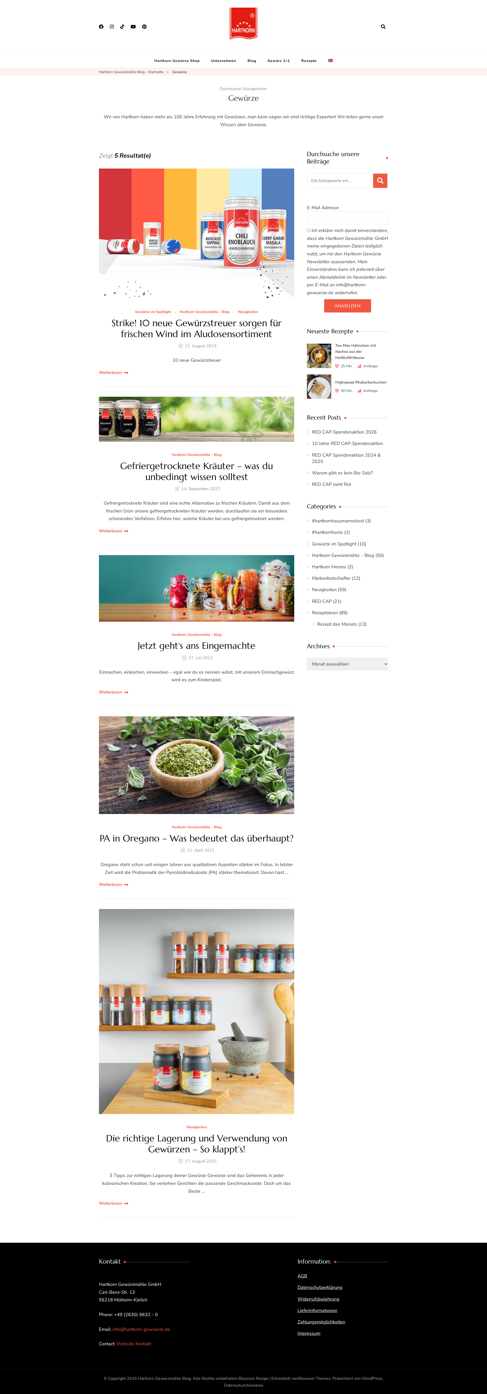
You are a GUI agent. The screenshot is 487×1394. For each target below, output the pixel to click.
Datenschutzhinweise (243, 1385)
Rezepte (309, 60)
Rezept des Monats (337, 624)
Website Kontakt (134, 1344)
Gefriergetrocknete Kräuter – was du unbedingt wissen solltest (196, 471)
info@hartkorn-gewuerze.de (141, 1329)
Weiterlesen (110, 372)
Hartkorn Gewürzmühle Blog (164, 1378)
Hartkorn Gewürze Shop (177, 60)
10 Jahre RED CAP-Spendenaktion (347, 443)
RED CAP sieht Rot (331, 484)
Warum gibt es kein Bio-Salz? (342, 473)
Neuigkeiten (248, 312)
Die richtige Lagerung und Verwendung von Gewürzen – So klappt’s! (196, 1144)
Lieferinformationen (317, 1310)
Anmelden (348, 306)
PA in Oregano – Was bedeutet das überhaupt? (196, 838)
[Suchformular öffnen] (383, 26)
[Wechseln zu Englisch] (330, 61)
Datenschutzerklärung (320, 1287)
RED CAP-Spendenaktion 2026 (344, 432)
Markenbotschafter (331, 578)
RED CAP (322, 601)
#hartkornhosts (327, 532)
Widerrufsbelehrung (318, 1299)
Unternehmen (223, 60)
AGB (302, 1276)
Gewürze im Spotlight (153, 312)
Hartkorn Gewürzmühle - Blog (204, 312)
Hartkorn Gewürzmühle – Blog (343, 555)
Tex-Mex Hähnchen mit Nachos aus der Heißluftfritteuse (355, 351)
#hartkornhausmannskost (338, 521)
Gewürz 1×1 (279, 60)
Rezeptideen (325, 613)
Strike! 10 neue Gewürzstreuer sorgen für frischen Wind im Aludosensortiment (197, 328)
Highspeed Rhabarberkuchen (361, 382)
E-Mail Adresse (323, 208)
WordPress (372, 1378)
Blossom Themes (314, 1378)
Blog (252, 60)
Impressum (309, 1333)
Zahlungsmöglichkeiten (321, 1322)
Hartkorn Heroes (329, 567)
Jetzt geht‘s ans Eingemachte (196, 645)
